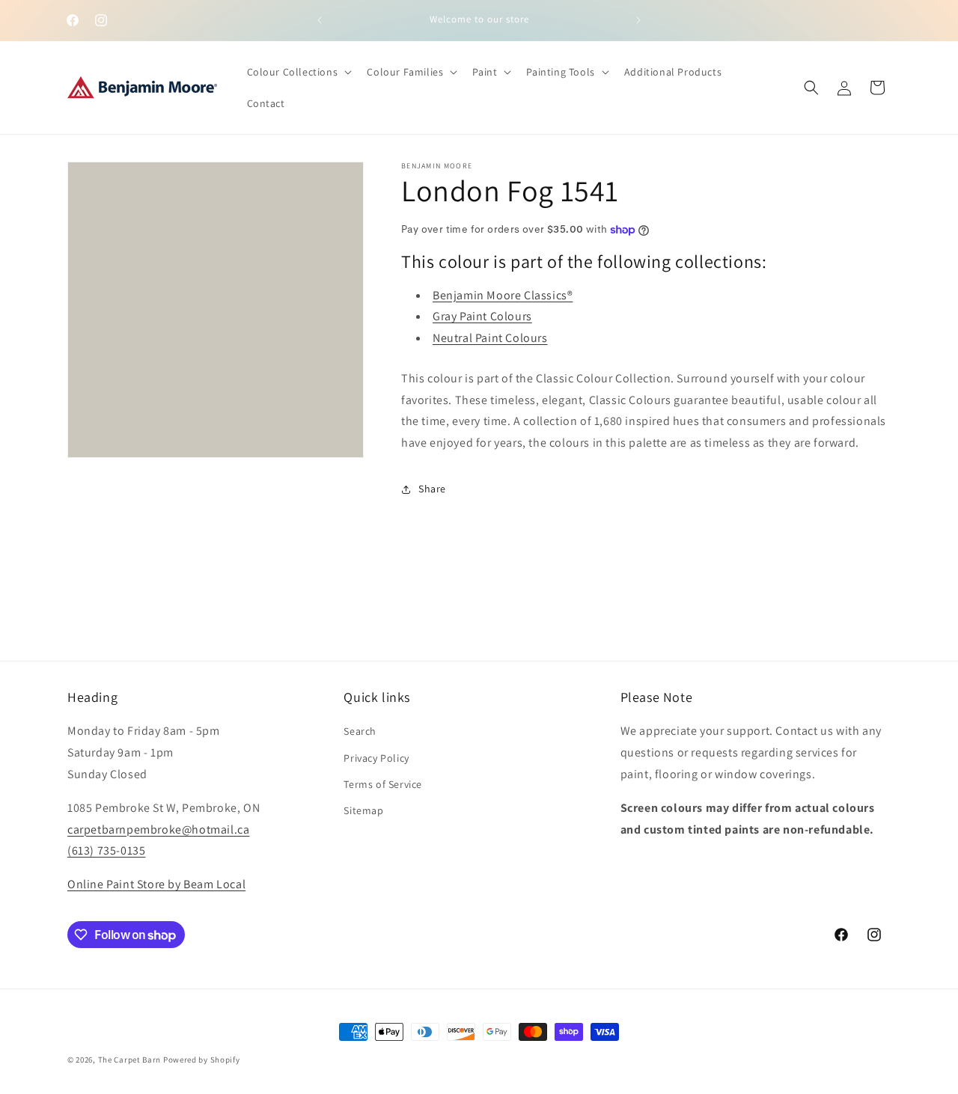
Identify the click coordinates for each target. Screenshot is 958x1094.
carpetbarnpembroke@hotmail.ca (158, 829)
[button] (298, 72)
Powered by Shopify (201, 1059)
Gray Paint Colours (482, 316)
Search (360, 731)
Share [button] (432, 488)
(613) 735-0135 (106, 850)
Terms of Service (383, 784)
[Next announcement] (638, 20)
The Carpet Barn (130, 1059)
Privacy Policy (376, 758)
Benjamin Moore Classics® (503, 295)
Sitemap (363, 810)
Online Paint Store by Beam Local (156, 884)
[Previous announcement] (319, 20)
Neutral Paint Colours (490, 338)
